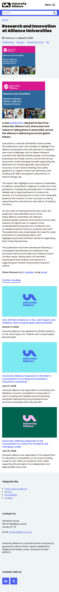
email (44, 272)
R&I (47, 42)
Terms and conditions (15, 488)
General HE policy (35, 42)
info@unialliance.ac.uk (20, 532)
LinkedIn (29, 272)
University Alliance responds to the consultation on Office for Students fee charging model (25, 443)
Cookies (8, 498)
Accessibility (10, 494)
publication (17, 123)
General (20, 42)
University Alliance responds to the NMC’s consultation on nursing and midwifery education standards (26, 378)
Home (5, 19)
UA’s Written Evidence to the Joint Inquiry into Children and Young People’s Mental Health (29, 321)
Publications (8, 42)
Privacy (8, 491)
